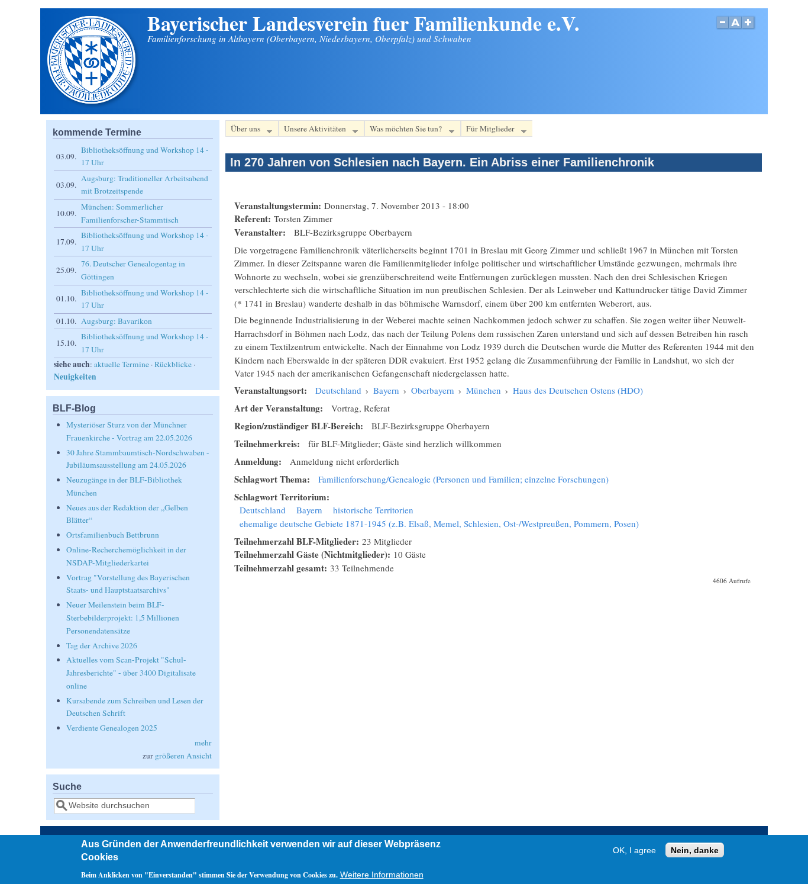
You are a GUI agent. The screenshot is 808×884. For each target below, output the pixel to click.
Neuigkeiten (75, 376)
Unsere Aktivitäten (312, 130)
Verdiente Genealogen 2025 (111, 727)
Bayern (386, 390)
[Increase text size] (749, 28)
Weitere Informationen (382, 874)
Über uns (242, 130)
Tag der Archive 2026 (101, 645)
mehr (203, 742)
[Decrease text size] (722, 28)
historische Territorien (373, 510)
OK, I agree (634, 850)
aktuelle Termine (121, 364)
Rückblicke (173, 364)
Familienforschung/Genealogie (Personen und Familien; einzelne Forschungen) (463, 479)
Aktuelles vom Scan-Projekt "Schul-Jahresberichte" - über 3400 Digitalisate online (131, 672)
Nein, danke (695, 850)
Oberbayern (432, 390)
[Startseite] (93, 105)
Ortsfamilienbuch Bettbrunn (112, 534)
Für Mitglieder (488, 130)
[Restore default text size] (735, 28)
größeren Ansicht (183, 755)
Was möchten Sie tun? (403, 130)
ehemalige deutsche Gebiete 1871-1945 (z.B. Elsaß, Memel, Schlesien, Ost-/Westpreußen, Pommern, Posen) (439, 523)
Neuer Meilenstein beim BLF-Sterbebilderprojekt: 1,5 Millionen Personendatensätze (122, 617)
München (483, 390)
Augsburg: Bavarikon (116, 321)
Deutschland (338, 390)
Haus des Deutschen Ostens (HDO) (578, 390)
